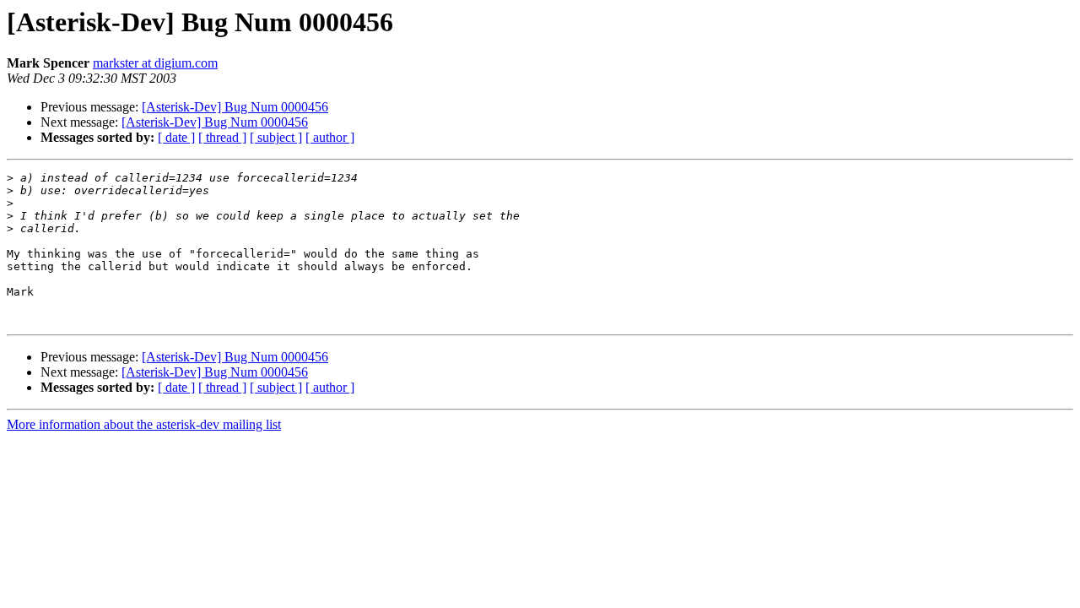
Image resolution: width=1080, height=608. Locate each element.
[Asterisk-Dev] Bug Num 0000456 (235, 107)
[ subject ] (276, 137)
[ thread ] (222, 137)
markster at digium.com (155, 63)
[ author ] (329, 137)
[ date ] (176, 137)
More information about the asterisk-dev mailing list (144, 424)
